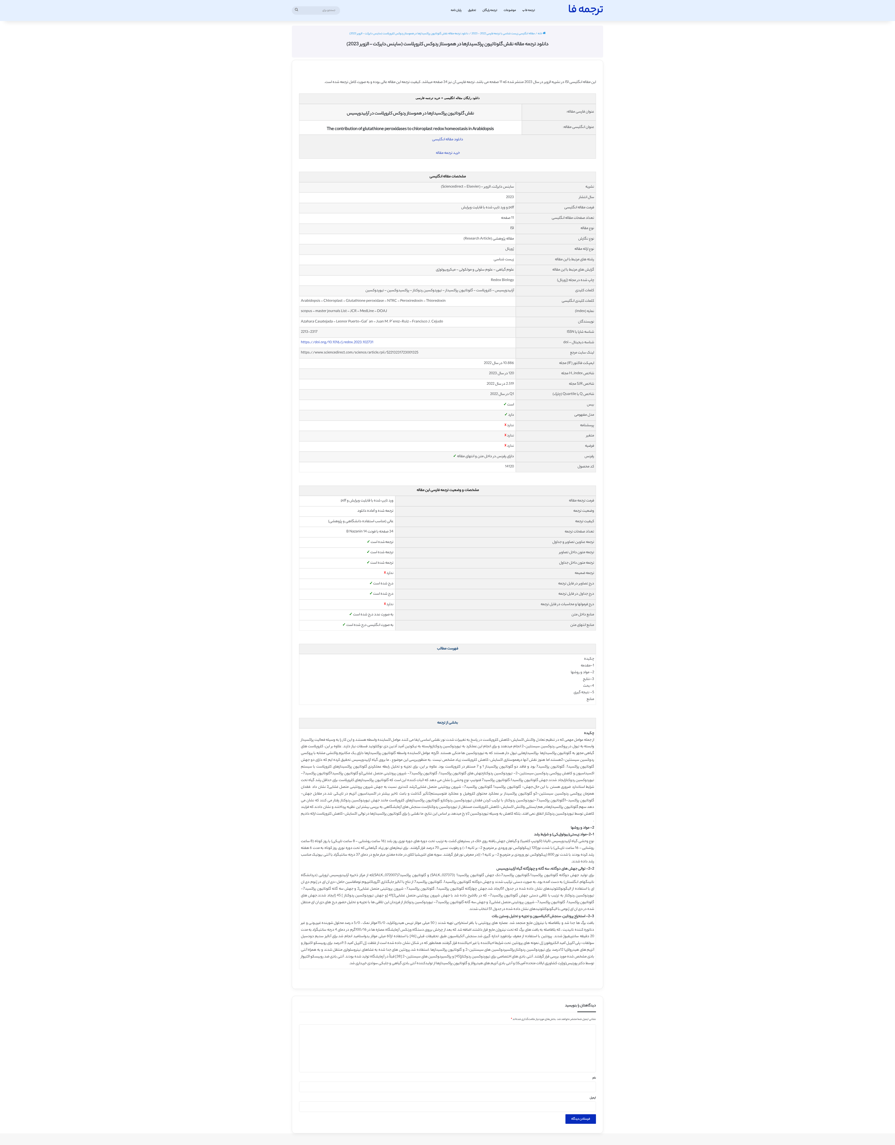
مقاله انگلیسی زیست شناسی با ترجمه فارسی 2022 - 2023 (503, 33)
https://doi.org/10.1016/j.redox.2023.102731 (337, 343)
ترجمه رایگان (489, 10)
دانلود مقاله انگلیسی (447, 140)
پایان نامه (456, 10)
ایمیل (593, 1098)
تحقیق (472, 10)
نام (594, 1078)
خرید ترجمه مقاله (447, 153)
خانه (540, 33)
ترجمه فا (530, 10)
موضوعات (510, 10)
